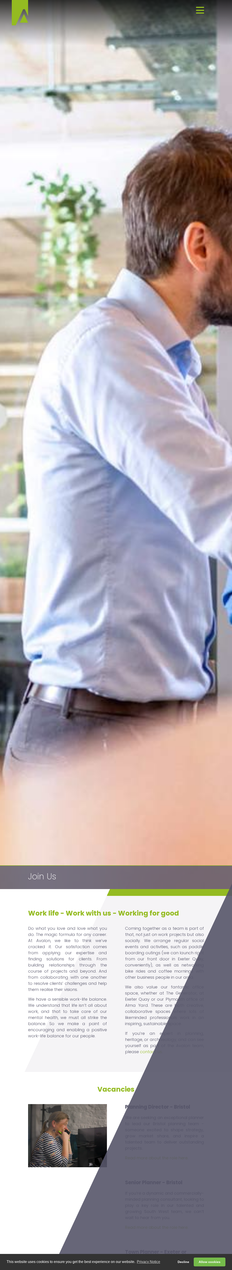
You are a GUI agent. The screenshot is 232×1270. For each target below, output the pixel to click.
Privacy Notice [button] (148, 1262)
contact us (151, 1052)
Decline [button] (183, 1262)
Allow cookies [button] (209, 1262)
